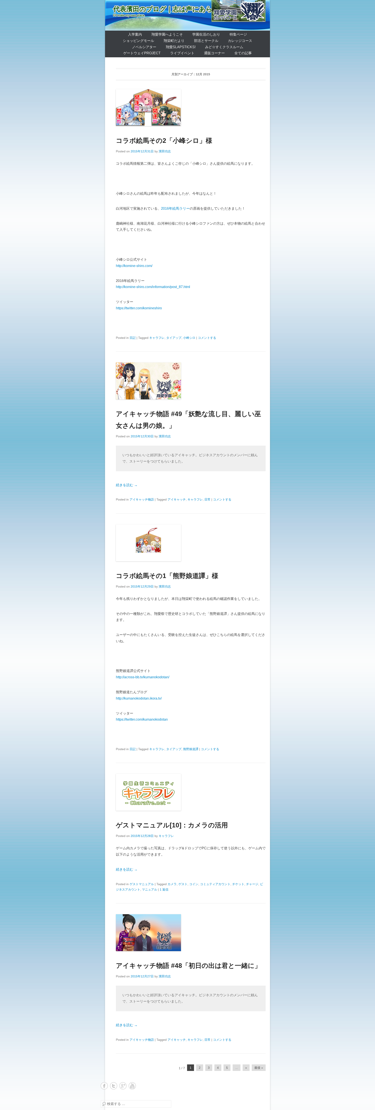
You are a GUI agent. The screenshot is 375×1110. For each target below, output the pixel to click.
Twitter (113, 1085)
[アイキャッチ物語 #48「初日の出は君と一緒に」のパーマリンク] (191, 932)
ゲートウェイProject (142, 53)
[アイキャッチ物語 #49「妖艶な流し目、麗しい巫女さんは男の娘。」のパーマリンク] (191, 380)
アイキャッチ (177, 499)
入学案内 (135, 34)
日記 (133, 337)
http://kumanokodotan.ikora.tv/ (139, 698)
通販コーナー (214, 53)
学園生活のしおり (206, 34)
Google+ (123, 1085)
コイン (193, 884)
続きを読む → (127, 485)
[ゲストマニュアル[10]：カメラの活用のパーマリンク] (191, 792)
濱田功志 (165, 151)
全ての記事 (243, 53)
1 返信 (164, 889)
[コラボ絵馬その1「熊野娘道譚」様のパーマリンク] (191, 542)
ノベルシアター (144, 47)
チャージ (252, 884)
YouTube (132, 1085)
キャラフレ (156, 337)
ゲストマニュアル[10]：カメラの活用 (172, 825)
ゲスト (183, 884)
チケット (238, 884)
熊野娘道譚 (190, 749)
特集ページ (238, 34)
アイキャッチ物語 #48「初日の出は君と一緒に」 (188, 965)
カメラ (172, 884)
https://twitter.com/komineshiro (139, 308)
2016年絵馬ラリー (175, 208)
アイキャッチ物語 (142, 499)
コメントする (207, 337)
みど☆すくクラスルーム (224, 47)
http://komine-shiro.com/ (134, 266)
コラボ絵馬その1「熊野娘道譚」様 (167, 575)
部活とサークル (206, 41)
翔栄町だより (174, 41)
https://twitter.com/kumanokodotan (142, 719)
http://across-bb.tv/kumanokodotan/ (142, 677)
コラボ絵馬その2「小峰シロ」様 (164, 140)
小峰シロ (189, 337)
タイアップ (173, 337)
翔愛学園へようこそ (167, 34)
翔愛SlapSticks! (181, 47)
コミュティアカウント (215, 884)
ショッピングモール (138, 41)
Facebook (104, 1085)
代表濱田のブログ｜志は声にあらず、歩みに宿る (186, 9)
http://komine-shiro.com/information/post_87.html (153, 287)
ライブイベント (182, 53)
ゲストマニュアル (142, 884)
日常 (207, 499)
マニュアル (149, 889)
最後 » (258, 1067)
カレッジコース (240, 41)
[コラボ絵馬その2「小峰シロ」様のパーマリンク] (191, 107)
